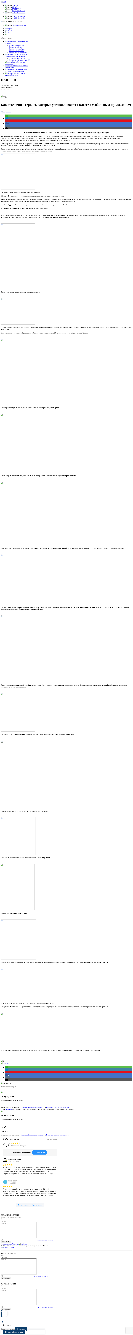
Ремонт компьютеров (16, 45)
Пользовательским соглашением (57, 1107)
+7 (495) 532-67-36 (18, 16)
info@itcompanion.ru (19, 25)
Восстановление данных (18, 53)
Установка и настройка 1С (18, 58)
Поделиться (6, 112)
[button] (6, 116)
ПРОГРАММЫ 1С (18, 11)
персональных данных (45, 1240)
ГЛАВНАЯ (16, 5)
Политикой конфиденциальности (32, 1107)
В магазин (21, 1329)
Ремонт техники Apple (17, 49)
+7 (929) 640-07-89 (18, 18)
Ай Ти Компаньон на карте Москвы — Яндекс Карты (30, 1209)
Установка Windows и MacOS (19, 60)
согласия (9, 1109)
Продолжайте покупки (14, 1332)
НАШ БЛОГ (16, 9)
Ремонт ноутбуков (15, 47)
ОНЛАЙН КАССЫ (18, 13)
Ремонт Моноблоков (16, 51)
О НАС (14, 7)
